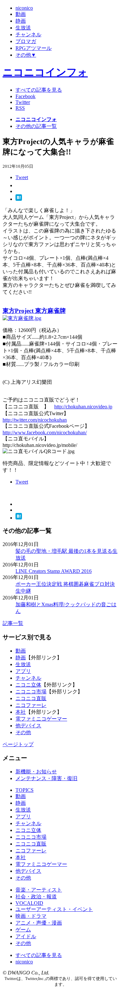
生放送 (23, 664)
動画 (20, 651)
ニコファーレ (30, 705)
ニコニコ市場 (30, 691)
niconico (24, 961)
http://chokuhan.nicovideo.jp (83, 406)
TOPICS (24, 790)
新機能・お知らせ (36, 771)
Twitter (22, 102)
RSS (20, 108)
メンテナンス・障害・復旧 (46, 778)
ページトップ (18, 744)
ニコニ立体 (28, 685)
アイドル (25, 936)
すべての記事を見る (38, 90)
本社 (20, 712)
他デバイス (28, 725)
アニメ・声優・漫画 (38, 923)
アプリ (23, 671)
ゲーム (23, 929)
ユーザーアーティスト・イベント (54, 909)
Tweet (21, 177)
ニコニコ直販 (30, 698)
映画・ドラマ (30, 916)
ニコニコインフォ (45, 72)
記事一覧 (13, 623)
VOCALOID (29, 903)
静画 (20, 657)
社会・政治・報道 (36, 896)
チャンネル (28, 678)
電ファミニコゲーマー (41, 719)
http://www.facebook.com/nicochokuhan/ (45, 432)
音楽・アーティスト (38, 890)
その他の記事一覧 (36, 126)
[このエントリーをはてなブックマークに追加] (18, 199)
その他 (23, 732)
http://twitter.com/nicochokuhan (35, 420)
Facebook (25, 96)
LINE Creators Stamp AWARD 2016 (53, 571)
